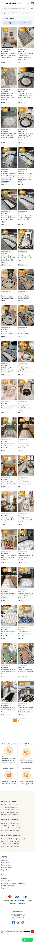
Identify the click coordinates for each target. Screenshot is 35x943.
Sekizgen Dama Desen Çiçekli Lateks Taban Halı (9, 483)
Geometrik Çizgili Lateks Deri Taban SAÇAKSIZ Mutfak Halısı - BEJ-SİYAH (25, 97)
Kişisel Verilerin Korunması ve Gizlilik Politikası (13, 883)
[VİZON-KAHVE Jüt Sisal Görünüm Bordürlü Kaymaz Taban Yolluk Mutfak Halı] (26, 37)
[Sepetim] (32, 3)
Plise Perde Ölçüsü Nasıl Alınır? (9, 814)
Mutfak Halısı (25, 13)
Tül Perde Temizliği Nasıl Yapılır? (10, 843)
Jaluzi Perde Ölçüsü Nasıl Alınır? (10, 809)
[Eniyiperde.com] (16, 3)
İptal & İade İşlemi (6, 865)
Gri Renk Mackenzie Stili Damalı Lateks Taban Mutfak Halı (25, 596)
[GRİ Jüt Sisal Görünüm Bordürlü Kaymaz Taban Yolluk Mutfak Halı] (9, 37)
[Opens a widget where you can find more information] (27, 940)
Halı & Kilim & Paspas (12, 13)
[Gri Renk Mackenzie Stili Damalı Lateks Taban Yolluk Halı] (26, 539)
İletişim (3, 888)
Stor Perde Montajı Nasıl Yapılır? (10, 825)
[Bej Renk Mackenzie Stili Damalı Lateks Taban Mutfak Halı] (9, 615)
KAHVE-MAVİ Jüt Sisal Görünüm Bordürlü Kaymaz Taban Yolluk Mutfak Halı (8, 97)
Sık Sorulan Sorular (6, 881)
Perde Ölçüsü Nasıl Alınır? (9, 801)
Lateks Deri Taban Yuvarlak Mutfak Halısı (8, 297)
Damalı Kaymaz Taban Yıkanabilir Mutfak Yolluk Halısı (8, 672)
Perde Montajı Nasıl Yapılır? (10, 819)
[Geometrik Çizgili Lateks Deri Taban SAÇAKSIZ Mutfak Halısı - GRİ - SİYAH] (26, 117)
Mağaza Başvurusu (6, 867)
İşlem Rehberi (5, 862)
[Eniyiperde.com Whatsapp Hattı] (22, 922)
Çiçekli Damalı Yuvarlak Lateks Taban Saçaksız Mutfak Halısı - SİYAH (25, 710)
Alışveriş (4, 857)
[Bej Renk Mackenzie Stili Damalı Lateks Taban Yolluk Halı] (9, 577)
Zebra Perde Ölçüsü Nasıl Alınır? (10, 805)
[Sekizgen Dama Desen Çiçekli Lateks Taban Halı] (9, 465)
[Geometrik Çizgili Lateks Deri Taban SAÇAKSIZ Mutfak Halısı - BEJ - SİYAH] (9, 199)
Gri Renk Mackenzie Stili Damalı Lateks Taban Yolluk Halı (25, 558)
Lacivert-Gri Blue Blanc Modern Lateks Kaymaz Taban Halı (25, 634)
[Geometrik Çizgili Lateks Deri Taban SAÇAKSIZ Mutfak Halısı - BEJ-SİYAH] (26, 77)
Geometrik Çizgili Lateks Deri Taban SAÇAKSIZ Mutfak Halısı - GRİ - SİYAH (25, 137)
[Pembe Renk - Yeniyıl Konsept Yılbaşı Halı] (26, 465)
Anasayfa (3, 13)
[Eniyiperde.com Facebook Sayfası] (13, 922)
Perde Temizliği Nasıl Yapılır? (10, 835)
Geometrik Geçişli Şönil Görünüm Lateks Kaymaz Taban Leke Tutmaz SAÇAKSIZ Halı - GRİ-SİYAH (25, 178)
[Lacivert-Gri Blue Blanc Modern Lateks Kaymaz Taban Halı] (26, 615)
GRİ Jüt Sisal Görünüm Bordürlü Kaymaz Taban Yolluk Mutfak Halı (8, 55)
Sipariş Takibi (4, 860)
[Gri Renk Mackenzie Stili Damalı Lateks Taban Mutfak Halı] (26, 577)
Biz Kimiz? (4, 878)
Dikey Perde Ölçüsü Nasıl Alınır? (10, 812)
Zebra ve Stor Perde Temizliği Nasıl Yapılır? (13, 839)
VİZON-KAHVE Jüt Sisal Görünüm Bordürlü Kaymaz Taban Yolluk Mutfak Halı (25, 57)
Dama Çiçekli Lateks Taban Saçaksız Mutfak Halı (25, 258)
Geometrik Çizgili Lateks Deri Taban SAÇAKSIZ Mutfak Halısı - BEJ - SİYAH (8, 219)
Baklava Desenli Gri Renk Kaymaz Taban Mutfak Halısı (7, 446)
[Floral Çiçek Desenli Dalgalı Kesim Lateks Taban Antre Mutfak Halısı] (26, 351)
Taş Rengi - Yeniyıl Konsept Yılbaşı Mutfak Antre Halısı (8, 520)
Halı (20, 13)
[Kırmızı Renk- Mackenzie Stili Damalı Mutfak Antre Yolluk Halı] (9, 539)
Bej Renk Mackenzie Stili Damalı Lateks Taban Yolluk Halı (8, 596)
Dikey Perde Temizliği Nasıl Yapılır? (10, 846)
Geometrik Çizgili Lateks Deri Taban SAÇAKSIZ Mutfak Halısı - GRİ (8, 136)
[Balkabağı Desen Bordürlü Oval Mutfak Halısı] (26, 389)
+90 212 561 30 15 (17, 915)
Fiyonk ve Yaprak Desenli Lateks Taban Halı (9, 407)
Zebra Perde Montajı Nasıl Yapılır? (10, 823)
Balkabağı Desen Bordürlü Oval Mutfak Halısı (24, 408)
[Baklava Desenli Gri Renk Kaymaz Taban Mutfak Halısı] (9, 427)
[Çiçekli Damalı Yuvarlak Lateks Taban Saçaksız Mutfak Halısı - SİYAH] (26, 691)
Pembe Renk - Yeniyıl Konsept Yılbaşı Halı (24, 483)
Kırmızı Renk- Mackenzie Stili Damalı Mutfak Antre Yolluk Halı (8, 558)
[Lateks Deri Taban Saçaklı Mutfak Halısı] (26, 279)
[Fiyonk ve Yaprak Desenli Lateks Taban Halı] (9, 389)
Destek (3, 875)
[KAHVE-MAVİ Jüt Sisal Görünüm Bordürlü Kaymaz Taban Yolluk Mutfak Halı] (9, 77)
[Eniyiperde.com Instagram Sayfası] (18, 922)
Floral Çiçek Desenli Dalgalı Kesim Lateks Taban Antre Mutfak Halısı (26, 370)
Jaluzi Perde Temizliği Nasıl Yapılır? (10, 841)
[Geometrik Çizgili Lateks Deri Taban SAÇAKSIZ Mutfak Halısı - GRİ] (9, 117)
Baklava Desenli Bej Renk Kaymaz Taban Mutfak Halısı (24, 446)
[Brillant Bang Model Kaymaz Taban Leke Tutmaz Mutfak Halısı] (9, 351)
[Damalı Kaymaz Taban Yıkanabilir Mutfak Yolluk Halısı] (9, 653)
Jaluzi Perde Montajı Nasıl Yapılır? (10, 828)
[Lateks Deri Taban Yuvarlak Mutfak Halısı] (9, 279)
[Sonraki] (22, 720)
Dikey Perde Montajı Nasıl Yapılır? (10, 830)
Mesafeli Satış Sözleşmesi (8, 885)
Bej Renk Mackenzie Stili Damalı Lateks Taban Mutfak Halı (8, 634)
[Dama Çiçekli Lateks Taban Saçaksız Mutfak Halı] (26, 239)
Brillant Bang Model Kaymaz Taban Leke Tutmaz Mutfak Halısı (7, 370)
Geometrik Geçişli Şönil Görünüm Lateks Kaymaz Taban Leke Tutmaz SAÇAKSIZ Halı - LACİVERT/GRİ (9, 178)
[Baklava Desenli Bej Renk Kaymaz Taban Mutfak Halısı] (26, 427)
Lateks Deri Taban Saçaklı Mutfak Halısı (24, 297)
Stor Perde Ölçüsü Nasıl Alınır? (9, 807)
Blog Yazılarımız (5, 870)
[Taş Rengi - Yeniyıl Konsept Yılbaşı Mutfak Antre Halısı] (9, 501)
